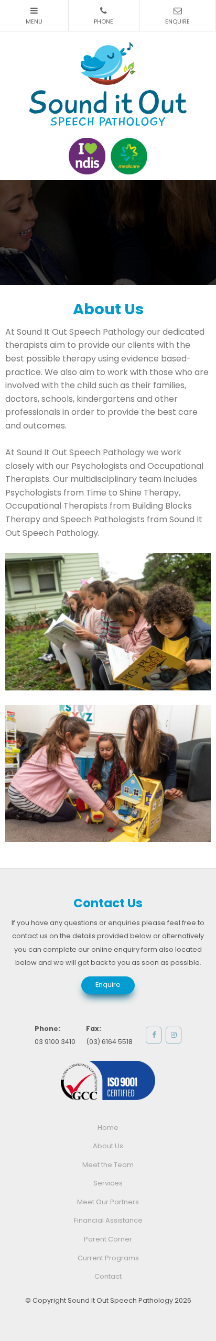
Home (108, 1127)
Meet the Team (108, 1164)
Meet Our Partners (108, 1201)
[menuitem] (108, 1127)
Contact (108, 1276)
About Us (108, 1145)
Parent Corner (108, 1239)
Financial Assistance (108, 1220)
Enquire (108, 984)
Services (108, 1183)
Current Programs (108, 1258)
